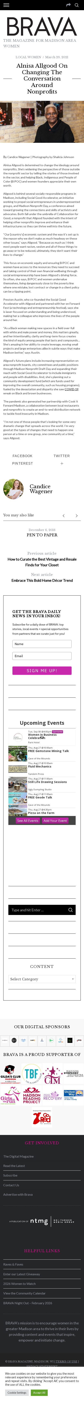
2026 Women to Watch (19, 1283)
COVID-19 (71, 389)
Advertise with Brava (18, 1194)
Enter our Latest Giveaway (21, 1274)
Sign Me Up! (42, 670)
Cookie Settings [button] (17, 1392)
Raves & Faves (13, 1264)
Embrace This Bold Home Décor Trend (42, 578)
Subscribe (10, 1175)
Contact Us (11, 1185)
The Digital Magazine (18, 1156)
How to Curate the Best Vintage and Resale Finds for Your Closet (42, 559)
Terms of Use (66, 1361)
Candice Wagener (41, 489)
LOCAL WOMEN (28, 57)
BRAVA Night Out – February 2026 (27, 1303)
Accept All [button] (39, 1392)
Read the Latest (14, 1166)
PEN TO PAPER (42, 535)
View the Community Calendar (24, 1293)
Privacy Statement (42, 1366)
